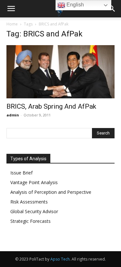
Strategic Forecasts (30, 221)
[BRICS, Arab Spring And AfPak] (60, 71)
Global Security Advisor (34, 211)
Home (12, 24)
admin (12, 115)
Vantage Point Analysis (34, 182)
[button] (11, 8)
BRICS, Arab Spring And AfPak (51, 106)
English (74, 4)
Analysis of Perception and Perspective (50, 192)
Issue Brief (21, 173)
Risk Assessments (29, 202)
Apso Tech (60, 259)
